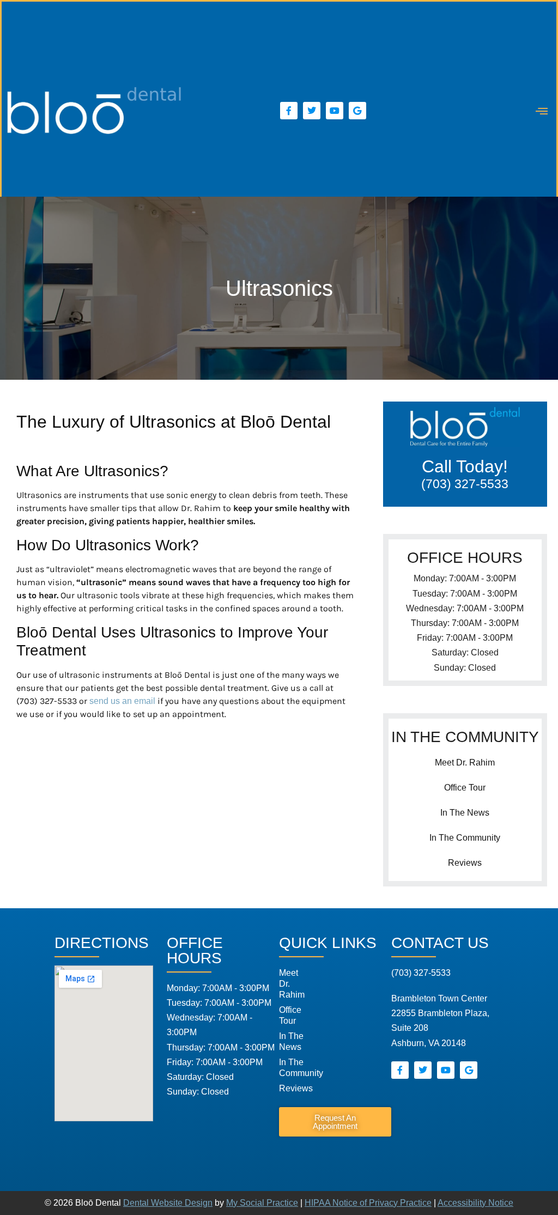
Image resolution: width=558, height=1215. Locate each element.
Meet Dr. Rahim (465, 762)
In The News (464, 812)
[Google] (357, 110)
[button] (542, 111)
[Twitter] (311, 110)
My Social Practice (262, 1202)
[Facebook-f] (289, 110)
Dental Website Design (168, 1202)
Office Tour (465, 787)
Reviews (465, 862)
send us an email (122, 701)
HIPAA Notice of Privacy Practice (368, 1202)
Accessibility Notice (475, 1202)
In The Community (464, 837)
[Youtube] (334, 110)
